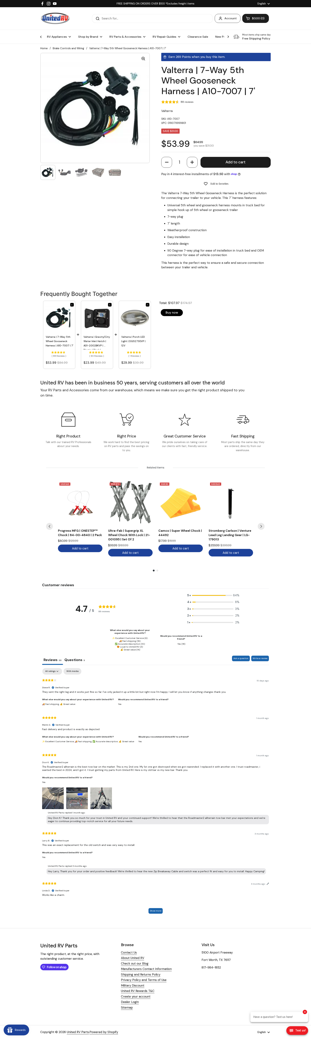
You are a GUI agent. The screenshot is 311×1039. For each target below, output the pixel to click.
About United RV (132, 958)
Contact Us (129, 952)
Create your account (135, 996)
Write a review (260, 658)
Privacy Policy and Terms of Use (143, 980)
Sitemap (127, 1007)
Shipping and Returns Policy (140, 974)
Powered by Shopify (103, 1032)
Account (230, 18)
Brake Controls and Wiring (68, 48)
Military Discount (132, 985)
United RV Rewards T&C (137, 991)
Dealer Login (130, 1002)
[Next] (261, 526)
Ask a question (240, 658)
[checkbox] (72, 671)
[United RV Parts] (55, 18)
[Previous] (49, 526)
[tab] (74, 660)
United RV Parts (78, 1032)
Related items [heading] (155, 467)
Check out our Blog (134, 963)
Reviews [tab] (53, 659)
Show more (155, 910)
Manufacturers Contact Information (146, 969)
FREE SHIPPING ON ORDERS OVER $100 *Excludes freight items (155, 3)
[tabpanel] (155, 792)
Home (44, 48)
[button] (166, 162)
